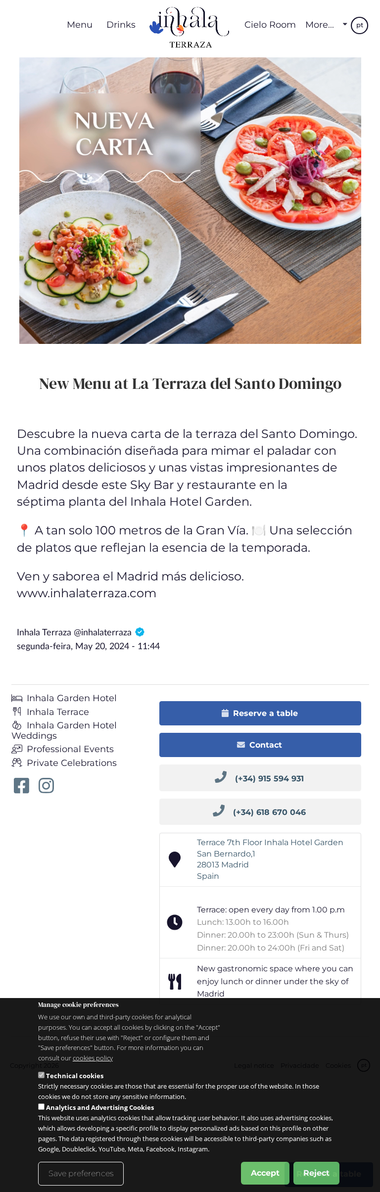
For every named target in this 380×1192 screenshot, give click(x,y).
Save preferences (80, 1173)
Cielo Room (270, 24)
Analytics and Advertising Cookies (100, 1107)
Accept (265, 1173)
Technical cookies (74, 1075)
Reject (316, 1173)
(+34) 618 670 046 (269, 812)
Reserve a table (265, 713)
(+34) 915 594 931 (269, 778)
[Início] (190, 24)
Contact (265, 745)
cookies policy (93, 1057)
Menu (80, 24)
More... (319, 24)
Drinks (121, 24)
